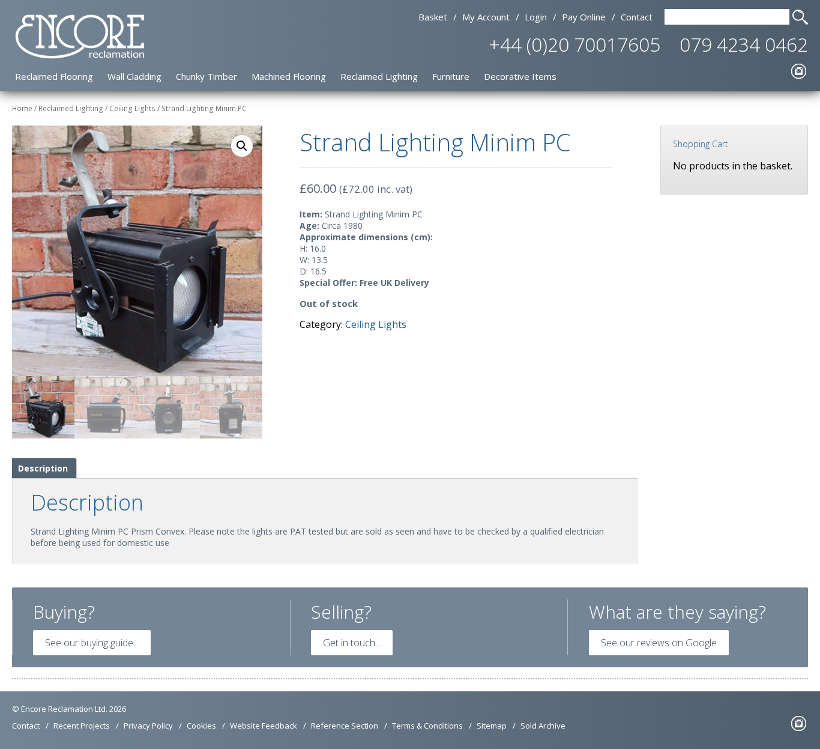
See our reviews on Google (659, 642)
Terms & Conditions (427, 725)
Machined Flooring (289, 76)
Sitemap (492, 725)
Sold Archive (542, 725)
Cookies (201, 725)
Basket (432, 17)
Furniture (450, 76)
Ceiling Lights (132, 108)
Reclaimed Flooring (54, 76)
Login (536, 17)
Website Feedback (263, 725)
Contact (637, 17)
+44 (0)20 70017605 (574, 44)
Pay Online (584, 17)
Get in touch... (352, 642)
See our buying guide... (92, 642)
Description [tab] (43, 468)
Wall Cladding (134, 76)
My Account (486, 17)
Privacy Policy (148, 725)
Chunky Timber (206, 76)
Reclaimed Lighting (379, 76)
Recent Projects (81, 725)
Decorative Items (520, 76)
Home (22, 108)
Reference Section (344, 725)
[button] (242, 146)
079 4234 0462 (744, 44)
